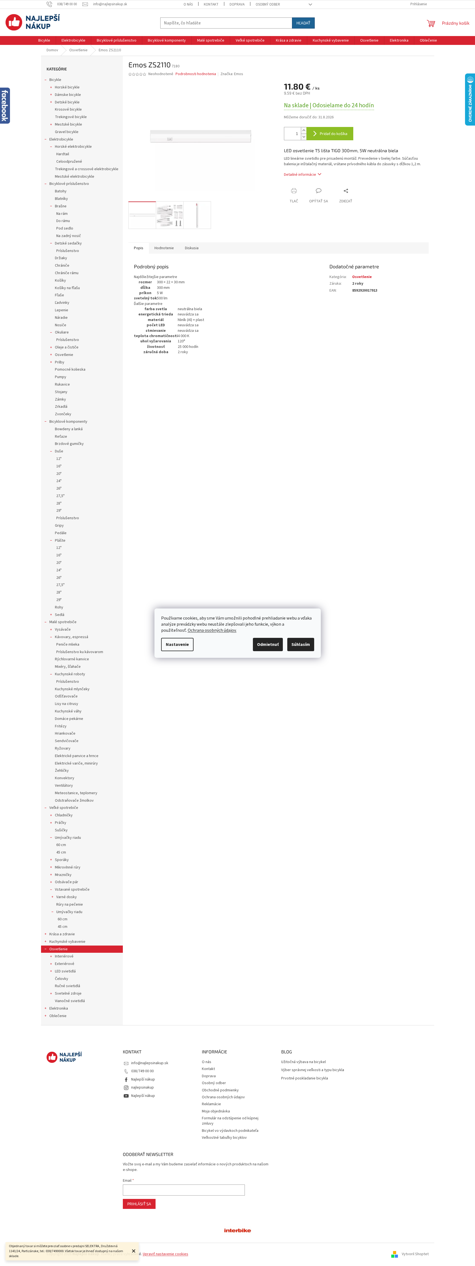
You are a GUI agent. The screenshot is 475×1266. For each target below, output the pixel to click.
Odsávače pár (66, 882)
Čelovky (61, 979)
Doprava (237, 4)
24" (59, 481)
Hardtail (62, 154)
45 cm (61, 852)
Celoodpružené (69, 161)
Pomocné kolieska (70, 369)
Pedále (61, 533)
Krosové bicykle (68, 109)
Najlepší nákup (143, 1079)
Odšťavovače (66, 696)
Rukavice (62, 384)
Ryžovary (62, 748)
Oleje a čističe (66, 347)
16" (59, 466)
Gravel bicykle (66, 132)
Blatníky (61, 199)
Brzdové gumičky (69, 444)
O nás (188, 4)
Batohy (61, 191)
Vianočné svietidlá (70, 1001)
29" (59, 510)
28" (59, 503)
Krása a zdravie (62, 934)
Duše (59, 451)
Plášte (60, 540)
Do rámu (63, 221)
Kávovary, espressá (71, 637)
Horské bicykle (67, 87)
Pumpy (60, 377)
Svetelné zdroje (68, 993)
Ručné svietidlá (67, 986)
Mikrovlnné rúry (67, 867)
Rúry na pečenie (69, 904)
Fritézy (61, 726)
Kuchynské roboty (70, 674)
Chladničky (64, 815)
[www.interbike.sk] (238, 1230)
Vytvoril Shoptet (415, 1254)
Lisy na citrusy (66, 704)
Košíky (60, 280)
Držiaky (61, 258)
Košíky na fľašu (67, 288)
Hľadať (303, 23)
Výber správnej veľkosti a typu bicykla (312, 1070)
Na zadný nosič (68, 236)
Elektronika (58, 1008)
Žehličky (62, 770)
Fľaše (59, 295)
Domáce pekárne (69, 719)
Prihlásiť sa (139, 1203)
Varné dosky (66, 897)
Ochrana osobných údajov (223, 1097)
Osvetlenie (64, 355)
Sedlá (59, 615)
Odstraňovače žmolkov (74, 800)
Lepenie (61, 310)
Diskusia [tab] (192, 248)
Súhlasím (300, 644)
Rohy (59, 607)
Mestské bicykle (68, 124)
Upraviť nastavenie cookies (165, 1254)
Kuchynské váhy (68, 711)
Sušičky (61, 830)
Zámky (60, 399)
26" (59, 488)
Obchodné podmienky (220, 1090)
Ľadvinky (62, 302)
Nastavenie (177, 644)
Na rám (62, 213)
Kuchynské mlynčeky (72, 689)
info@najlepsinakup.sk (149, 1063)
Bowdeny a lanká (69, 429)
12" (59, 459)
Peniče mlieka (67, 644)
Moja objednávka (216, 1111)
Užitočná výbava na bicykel (303, 1062)
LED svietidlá (65, 971)
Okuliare (62, 332)
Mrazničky (63, 875)
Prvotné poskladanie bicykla (304, 1078)
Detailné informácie (300, 174)
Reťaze (61, 436)
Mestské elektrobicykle (74, 176)
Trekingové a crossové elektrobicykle (86, 169)
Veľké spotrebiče (63, 808)
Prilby (59, 362)
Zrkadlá (61, 406)
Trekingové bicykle (71, 117)
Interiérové (64, 956)
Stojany (61, 392)
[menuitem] (44, 40)
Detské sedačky (68, 243)
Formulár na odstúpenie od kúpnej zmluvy (230, 1120)
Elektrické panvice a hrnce (76, 756)
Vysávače (63, 629)
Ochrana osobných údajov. (212, 630)
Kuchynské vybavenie (67, 941)
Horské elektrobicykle (73, 146)
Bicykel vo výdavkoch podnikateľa (230, 1130)
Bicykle (55, 80)
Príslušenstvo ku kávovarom (79, 652)
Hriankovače (65, 733)
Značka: (231, 74)
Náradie (61, 317)
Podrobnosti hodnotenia (196, 74)
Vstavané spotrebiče (72, 889)
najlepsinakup (142, 1087)
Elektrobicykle (61, 139)
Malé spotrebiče (63, 622)
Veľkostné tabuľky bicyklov (224, 1137)
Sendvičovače (66, 741)
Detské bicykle (67, 102)
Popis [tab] (138, 248)
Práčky (60, 823)
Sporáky (62, 860)
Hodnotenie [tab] (164, 248)
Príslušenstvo (67, 251)
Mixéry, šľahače (68, 666)
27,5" (60, 496)
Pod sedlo (64, 228)
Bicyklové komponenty (68, 421)
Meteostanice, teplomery (76, 793)
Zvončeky (63, 414)
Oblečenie (58, 1016)
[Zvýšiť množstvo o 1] (303, 130)
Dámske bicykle (68, 95)
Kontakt (211, 4)
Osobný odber (268, 4)
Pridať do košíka (333, 133)
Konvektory (64, 778)
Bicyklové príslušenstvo (69, 184)
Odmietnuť (268, 644)
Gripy (59, 525)
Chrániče (62, 265)
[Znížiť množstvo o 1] (303, 137)
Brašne (61, 206)
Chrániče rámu (66, 273)
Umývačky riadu (68, 837)
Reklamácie (211, 1104)
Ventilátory (64, 785)
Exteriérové (64, 964)
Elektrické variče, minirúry (76, 763)
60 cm (61, 845)
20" (59, 474)
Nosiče (60, 325)
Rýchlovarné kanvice (72, 659)
